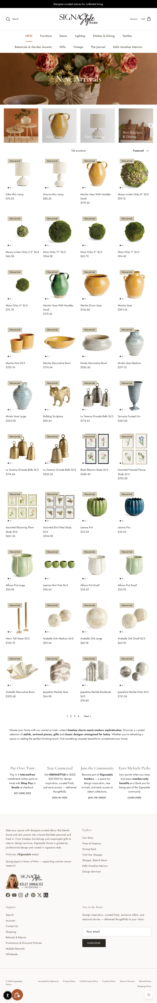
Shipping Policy (144, 986)
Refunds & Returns (16, 937)
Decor (63, 36)
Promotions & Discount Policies (24, 943)
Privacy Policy (69, 981)
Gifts (62, 47)
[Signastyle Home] (78, 19)
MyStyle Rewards (15, 949)
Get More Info (22, 793)
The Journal (98, 47)
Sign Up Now (59, 797)
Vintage (78, 47)
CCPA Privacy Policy (89, 981)
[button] (7, 995)
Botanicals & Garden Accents (33, 47)
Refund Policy (145, 981)
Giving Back (89, 849)
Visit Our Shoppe (92, 855)
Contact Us (12, 926)
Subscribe (94, 943)
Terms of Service (127, 981)
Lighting (80, 36)
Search (10, 915)
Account (10, 920)
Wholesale (12, 954)
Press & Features (91, 843)
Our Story (87, 838)
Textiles (127, 36)
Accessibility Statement (48, 981)
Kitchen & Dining (104, 36)
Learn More (134, 797)
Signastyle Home (14, 983)
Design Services (91, 871)
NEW (28, 36)
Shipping (11, 932)
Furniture (46, 36)
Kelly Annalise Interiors (127, 47)
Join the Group (97, 797)
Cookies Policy (108, 981)
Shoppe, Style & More (94, 860)
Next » (87, 716)
